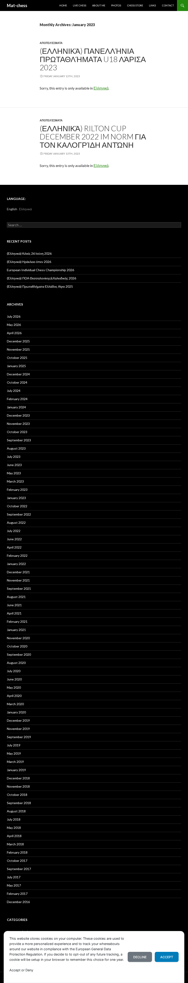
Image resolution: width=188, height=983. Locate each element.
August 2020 (16, 663)
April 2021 (14, 613)
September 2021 (19, 588)
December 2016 (18, 902)
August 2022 (16, 522)
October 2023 (17, 432)
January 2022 (16, 564)
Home (63, 5)
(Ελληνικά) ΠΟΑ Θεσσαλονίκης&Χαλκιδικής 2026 (41, 278)
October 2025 (17, 358)
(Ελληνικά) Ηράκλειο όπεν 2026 (29, 262)
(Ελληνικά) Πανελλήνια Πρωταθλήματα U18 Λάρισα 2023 (93, 59)
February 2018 (17, 852)
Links (152, 5)
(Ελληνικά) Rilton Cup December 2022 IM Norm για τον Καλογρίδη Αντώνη (93, 136)
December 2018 (18, 778)
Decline (140, 957)
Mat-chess (17, 5)
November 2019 (18, 729)
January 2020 (16, 712)
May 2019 (14, 753)
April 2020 (14, 696)
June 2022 (14, 539)
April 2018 (14, 836)
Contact (168, 5)
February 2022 (17, 555)
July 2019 (13, 745)
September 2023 (19, 440)
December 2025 (18, 341)
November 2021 (18, 580)
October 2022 (17, 506)
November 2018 (18, 786)
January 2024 (16, 407)
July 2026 (13, 316)
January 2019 (16, 770)
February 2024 (17, 399)
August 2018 (16, 811)
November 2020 (18, 638)
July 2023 (13, 457)
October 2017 (17, 861)
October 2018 (17, 795)
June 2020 (14, 679)
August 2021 (16, 597)
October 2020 (17, 646)
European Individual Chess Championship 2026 (40, 270)
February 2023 (17, 490)
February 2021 (17, 621)
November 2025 (18, 349)
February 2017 (17, 894)
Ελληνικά (101, 88)
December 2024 (18, 374)
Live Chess (79, 5)
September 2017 (19, 869)
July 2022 (13, 531)
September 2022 (19, 514)
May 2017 (14, 885)
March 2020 (15, 704)
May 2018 (14, 828)
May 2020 (14, 687)
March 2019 (15, 762)
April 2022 (14, 547)
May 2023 (14, 473)
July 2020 (13, 671)
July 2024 (13, 391)
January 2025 (16, 366)
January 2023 (16, 498)
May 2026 (14, 325)
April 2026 (14, 333)
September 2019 (19, 737)
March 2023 (15, 481)
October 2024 (17, 382)
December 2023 (18, 415)
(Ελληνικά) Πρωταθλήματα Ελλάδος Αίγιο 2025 (40, 286)
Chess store (135, 5)
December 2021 (18, 572)
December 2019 (18, 720)
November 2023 (18, 424)
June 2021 (14, 605)
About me (98, 5)
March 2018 (15, 844)
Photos (116, 5)
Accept (166, 957)
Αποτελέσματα (51, 43)
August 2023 (16, 448)
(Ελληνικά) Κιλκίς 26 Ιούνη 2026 (29, 253)
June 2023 (14, 465)
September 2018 (19, 803)
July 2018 (13, 819)
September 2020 (19, 654)
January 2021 (16, 630)
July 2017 (13, 877)
